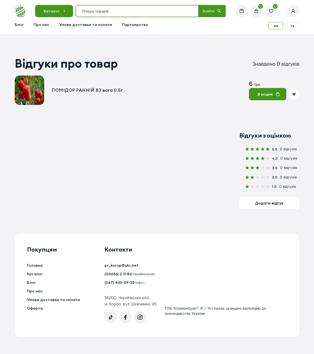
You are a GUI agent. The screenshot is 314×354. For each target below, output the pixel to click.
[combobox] (137, 11)
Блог (19, 24)
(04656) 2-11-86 (130, 273)
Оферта (35, 308)
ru (292, 26)
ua (276, 26)
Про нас (41, 24)
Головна (35, 265)
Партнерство (135, 24)
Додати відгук (269, 203)
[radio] (247, 149)
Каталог (52, 11)
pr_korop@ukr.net (121, 265)
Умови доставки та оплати (85, 24)
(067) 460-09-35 (124, 282)
